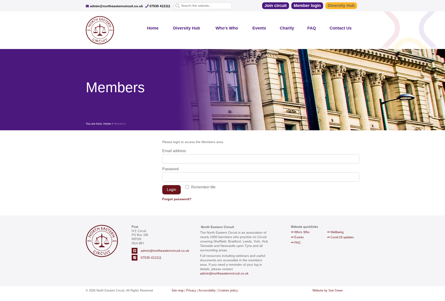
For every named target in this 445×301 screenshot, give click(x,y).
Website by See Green (327, 290)
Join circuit (275, 5)
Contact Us (341, 28)
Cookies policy (228, 290)
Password (170, 169)
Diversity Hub (341, 5)
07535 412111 (159, 6)
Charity (287, 28)
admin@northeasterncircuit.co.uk (116, 6)
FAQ (311, 28)
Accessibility (207, 290)
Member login (307, 5)
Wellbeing (336, 232)
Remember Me (203, 187)
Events (259, 28)
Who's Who (227, 28)
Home (153, 28)
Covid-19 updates (342, 237)
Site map (178, 290)
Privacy (191, 290)
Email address (174, 151)
